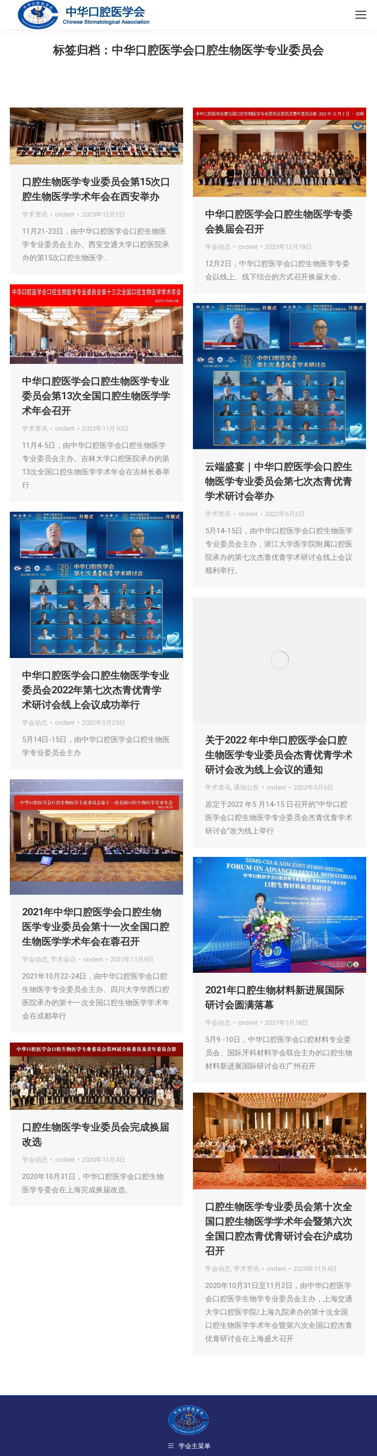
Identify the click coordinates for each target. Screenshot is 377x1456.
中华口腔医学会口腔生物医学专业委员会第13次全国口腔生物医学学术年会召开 (96, 395)
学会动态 (218, 246)
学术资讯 (35, 214)
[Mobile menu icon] (360, 14)
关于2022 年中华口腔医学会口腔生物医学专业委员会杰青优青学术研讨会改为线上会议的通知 (278, 754)
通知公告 (246, 787)
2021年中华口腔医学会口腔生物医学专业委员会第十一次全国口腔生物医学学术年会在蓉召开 (95, 926)
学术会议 (63, 959)
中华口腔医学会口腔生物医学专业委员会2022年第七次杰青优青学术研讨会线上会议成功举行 (95, 690)
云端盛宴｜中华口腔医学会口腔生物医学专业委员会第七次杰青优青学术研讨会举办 (278, 481)
